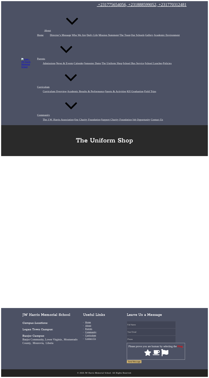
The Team (124, 35)
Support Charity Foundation (116, 119)
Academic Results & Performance (85, 91)
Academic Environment (167, 35)
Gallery (149, 35)
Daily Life (92, 35)
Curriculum (43, 87)
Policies (167, 63)
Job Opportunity (141, 119)
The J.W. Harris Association (58, 119)
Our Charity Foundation (87, 119)
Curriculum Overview (55, 91)
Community (43, 115)
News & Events (64, 63)
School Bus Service (133, 63)
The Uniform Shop (112, 63)
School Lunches (153, 63)
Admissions (49, 63)
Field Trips (150, 91)
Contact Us (157, 119)
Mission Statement (109, 35)
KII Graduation (135, 91)
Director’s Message (60, 35)
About (47, 30)
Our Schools (138, 35)
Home (40, 35)
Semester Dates (92, 63)
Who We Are (79, 35)
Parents (41, 58)
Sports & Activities (115, 91)
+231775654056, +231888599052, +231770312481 (142, 4)
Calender (79, 63)
